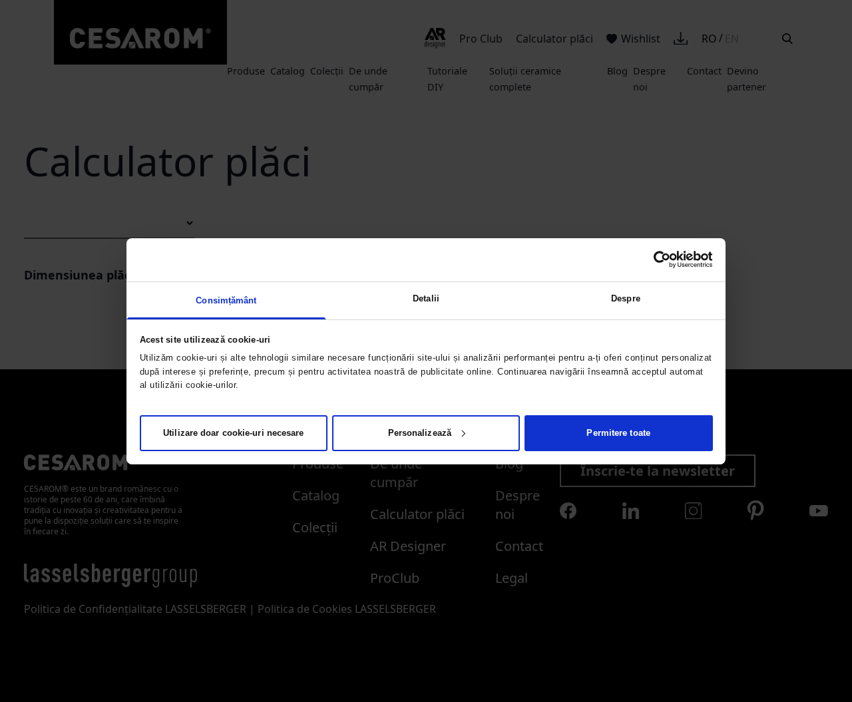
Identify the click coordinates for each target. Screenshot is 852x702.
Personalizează (419, 432)
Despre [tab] (625, 298)
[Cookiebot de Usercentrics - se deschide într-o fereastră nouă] (654, 259)
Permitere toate (618, 432)
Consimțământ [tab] (226, 300)
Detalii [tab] (426, 298)
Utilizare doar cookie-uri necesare (233, 432)
